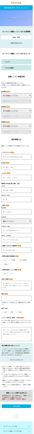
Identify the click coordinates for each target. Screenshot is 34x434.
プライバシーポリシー (16, 359)
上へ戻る (16, 415)
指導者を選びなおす (16, 43)
